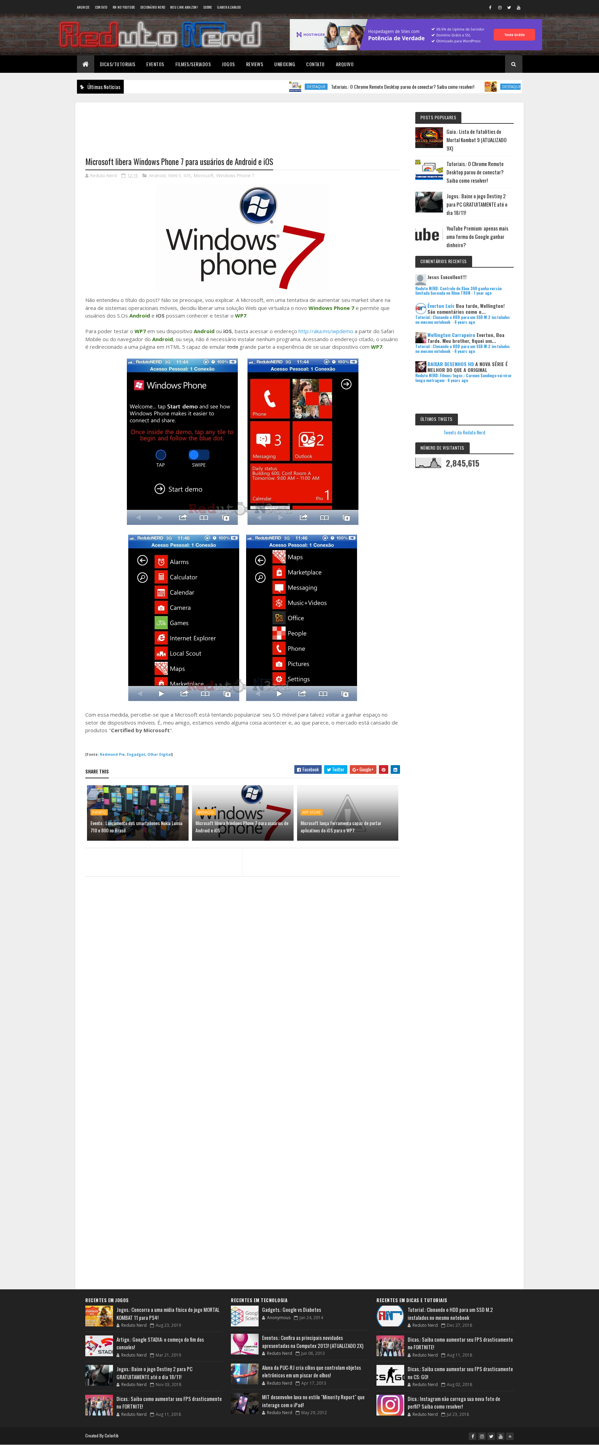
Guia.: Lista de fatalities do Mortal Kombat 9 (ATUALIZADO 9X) (476, 140)
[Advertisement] (242, 125)
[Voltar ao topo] (510, 1436)
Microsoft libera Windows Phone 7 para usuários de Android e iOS (242, 826)
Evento (99, 812)
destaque (283, 86)
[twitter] (509, 7)
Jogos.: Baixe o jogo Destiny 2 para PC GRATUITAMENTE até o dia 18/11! (476, 204)
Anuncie (83, 7)
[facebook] (490, 7)
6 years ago (464, 322)
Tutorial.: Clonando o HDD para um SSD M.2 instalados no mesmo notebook (450, 1313)
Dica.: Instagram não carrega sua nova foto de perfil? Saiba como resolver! (454, 1402)
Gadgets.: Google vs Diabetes (291, 1309)
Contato (101, 7)
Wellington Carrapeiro (451, 334)
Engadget (136, 754)
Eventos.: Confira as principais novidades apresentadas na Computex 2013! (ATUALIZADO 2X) (312, 1341)
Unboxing (284, 64)
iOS (187, 175)
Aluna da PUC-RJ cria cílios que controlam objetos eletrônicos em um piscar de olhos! (311, 1371)
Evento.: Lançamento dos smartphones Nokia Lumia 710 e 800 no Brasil (136, 826)
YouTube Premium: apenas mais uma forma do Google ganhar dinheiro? (477, 236)
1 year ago (483, 293)
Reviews (254, 64)
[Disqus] (242, 1016)
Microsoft (204, 175)
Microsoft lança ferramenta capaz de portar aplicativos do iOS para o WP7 (341, 826)
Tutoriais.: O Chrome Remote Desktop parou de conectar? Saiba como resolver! (370, 86)
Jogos (228, 64)
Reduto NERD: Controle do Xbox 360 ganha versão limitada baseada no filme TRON (458, 291)
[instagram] (500, 7)
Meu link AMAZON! (184, 7)
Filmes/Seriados (193, 64)
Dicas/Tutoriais (118, 64)
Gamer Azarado (229, 7)
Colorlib (112, 1435)
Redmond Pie (112, 754)
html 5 (174, 175)
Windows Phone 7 (235, 175)
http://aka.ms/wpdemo (325, 331)
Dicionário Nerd (152, 7)
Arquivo (345, 64)
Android (157, 175)
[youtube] (518, 7)
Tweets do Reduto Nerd (464, 432)
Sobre (207, 7)
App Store (311, 812)
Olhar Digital (159, 754)
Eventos (155, 64)
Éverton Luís (440, 305)
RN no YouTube (124, 7)
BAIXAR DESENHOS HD (450, 363)
